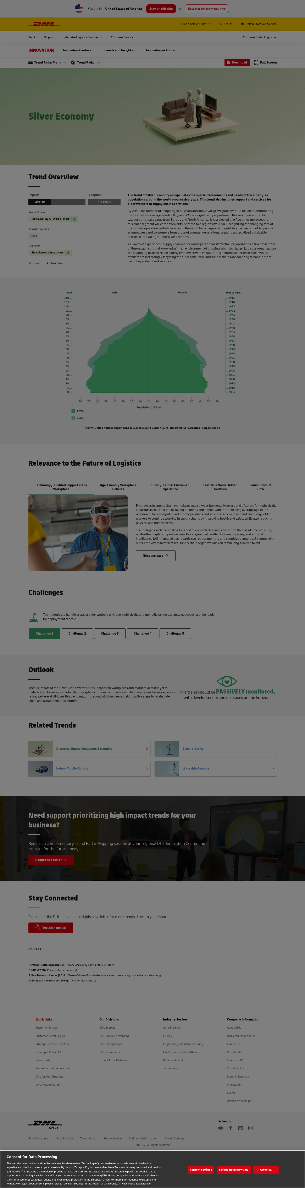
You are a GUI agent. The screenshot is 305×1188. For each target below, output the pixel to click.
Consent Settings (201, 1169)
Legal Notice (143, 1183)
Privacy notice (127, 1183)
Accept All (266, 1169)
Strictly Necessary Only (233, 1169)
